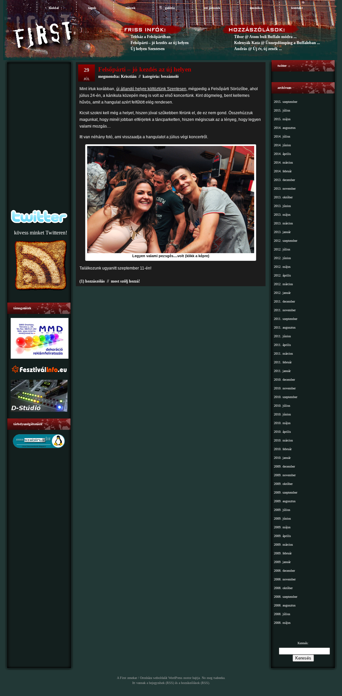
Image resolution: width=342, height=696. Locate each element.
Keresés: (303, 643)
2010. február (283, 449)
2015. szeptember (285, 102)
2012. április (282, 275)
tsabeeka (218, 678)
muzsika (256, 8)
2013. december (284, 180)
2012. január (282, 293)
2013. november (285, 188)
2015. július (282, 110)
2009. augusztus (285, 501)
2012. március (283, 284)
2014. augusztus (285, 128)
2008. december (284, 570)
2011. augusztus (285, 327)
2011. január (282, 371)
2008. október (283, 588)
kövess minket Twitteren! (40, 232)
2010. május (282, 423)
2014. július (282, 136)
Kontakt (297, 8)
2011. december (284, 301)
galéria (170, 8)
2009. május (282, 527)
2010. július (282, 405)
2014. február (283, 171)
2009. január (282, 562)
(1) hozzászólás (92, 281)
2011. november (285, 310)
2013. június (282, 206)
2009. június (282, 518)
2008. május (282, 623)
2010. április (282, 431)
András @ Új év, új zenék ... (258, 48)
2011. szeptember (285, 319)
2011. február (283, 362)
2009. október (283, 484)
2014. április (282, 154)
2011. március (283, 353)
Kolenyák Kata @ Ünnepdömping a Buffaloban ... (277, 42)
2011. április (282, 345)
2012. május (282, 267)
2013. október (283, 197)
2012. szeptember (285, 240)
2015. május (282, 119)
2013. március (283, 223)
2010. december (284, 379)
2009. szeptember (285, 492)
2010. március (283, 440)
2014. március (283, 162)
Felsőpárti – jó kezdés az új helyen (160, 42)
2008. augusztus (285, 605)
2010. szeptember (285, 397)
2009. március (283, 544)
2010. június (282, 414)
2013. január (282, 232)
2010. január (282, 458)
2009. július (282, 510)
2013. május (282, 214)
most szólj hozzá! (125, 281)
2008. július (282, 614)
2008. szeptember (285, 596)
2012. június (282, 258)
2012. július (282, 249)
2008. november (285, 579)
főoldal (54, 8)
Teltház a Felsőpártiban (151, 36)
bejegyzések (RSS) (161, 683)
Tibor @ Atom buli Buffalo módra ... (265, 36)
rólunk (131, 8)
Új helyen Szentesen (148, 48)
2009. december (284, 466)
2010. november (285, 388)
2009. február (283, 553)
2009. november (285, 475)
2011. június (282, 336)
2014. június (282, 145)
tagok (92, 8)
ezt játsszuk (212, 8)
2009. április (282, 536)
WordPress (175, 678)
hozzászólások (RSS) (195, 683)
